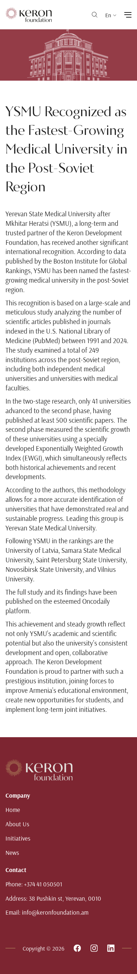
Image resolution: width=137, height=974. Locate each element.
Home (12, 809)
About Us (17, 824)
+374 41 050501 (43, 884)
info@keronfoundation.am (55, 912)
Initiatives (17, 838)
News (12, 852)
